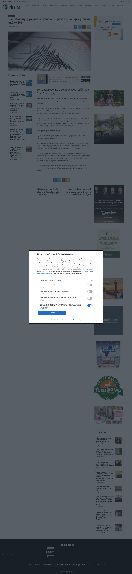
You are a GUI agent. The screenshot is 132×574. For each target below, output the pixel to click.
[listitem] (66, 281)
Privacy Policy (77, 320)
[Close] (99, 254)
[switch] (89, 285)
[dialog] (66, 287)
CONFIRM (52, 313)
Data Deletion (55, 320)
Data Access (66, 320)
